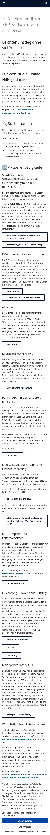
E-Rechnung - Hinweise (17, 639)
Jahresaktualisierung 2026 (18, 498)
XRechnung (11, 655)
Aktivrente (11, 344)
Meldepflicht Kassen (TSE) (18, 714)
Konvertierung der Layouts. (19, 388)
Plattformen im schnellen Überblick (23, 297)
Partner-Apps (12, 455)
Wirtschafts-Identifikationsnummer (19, 739)
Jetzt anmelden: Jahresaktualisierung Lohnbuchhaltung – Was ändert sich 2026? (24, 521)
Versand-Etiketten (15, 583)
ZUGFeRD (10, 647)
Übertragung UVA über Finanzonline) (24, 244)
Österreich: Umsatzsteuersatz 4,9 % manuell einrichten (23, 237)
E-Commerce (12, 291)
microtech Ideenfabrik (13, 573)
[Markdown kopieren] (46, 15)
